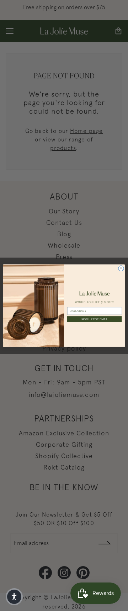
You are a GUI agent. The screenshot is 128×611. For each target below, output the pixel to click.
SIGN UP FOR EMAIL (94, 319)
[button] (14, 596)
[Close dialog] (121, 268)
